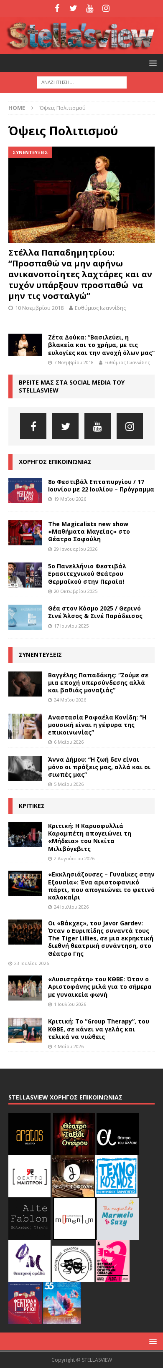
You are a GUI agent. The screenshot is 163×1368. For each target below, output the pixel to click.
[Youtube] (89, 8)
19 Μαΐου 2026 (70, 499)
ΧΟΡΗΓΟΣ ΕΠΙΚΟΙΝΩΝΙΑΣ (55, 462)
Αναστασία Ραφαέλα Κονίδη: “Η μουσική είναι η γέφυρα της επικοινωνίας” (97, 724)
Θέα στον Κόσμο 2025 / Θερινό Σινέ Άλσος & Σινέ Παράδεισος (95, 612)
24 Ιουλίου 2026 (71, 907)
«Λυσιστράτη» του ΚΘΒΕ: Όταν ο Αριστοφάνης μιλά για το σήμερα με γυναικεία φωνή (100, 986)
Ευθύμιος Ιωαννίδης (100, 308)
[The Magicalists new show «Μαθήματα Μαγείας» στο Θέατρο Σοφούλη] (25, 532)
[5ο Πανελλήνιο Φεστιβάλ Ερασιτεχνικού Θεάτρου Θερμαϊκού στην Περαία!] (25, 575)
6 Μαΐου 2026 (69, 742)
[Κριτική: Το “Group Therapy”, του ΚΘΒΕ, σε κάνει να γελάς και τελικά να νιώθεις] (25, 1030)
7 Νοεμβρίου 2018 (74, 362)
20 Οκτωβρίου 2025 (75, 591)
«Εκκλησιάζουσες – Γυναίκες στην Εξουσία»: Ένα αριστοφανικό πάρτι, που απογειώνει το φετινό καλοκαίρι (101, 885)
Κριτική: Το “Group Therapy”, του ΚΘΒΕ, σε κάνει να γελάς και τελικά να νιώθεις (98, 1028)
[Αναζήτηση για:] (82, 82)
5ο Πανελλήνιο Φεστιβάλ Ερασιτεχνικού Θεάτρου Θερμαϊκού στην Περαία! (87, 573)
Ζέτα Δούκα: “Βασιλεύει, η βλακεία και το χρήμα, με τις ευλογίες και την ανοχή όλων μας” (101, 344)
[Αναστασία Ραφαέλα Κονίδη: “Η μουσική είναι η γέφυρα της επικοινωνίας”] (25, 726)
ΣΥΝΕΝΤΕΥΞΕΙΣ (40, 655)
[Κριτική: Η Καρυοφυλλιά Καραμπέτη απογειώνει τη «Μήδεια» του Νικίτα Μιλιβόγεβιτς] (25, 834)
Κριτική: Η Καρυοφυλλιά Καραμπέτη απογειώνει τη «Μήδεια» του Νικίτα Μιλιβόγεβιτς (89, 837)
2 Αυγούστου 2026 (74, 858)
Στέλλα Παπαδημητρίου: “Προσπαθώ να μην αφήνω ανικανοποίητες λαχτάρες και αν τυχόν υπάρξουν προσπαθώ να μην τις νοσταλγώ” (80, 274)
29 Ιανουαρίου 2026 (75, 549)
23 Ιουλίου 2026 (31, 963)
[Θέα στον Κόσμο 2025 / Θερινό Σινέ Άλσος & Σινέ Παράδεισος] (25, 617)
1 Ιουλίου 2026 (70, 1004)
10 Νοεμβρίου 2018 (39, 308)
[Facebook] (57, 8)
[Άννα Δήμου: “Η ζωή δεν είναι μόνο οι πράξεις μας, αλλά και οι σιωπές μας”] (25, 768)
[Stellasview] (81, 49)
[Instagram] (106, 8)
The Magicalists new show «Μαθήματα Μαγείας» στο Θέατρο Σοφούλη (89, 531)
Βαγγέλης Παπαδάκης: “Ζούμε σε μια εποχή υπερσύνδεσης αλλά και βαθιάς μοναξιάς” (98, 682)
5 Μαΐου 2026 (69, 784)
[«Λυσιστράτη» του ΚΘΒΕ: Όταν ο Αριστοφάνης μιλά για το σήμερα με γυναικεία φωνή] (25, 988)
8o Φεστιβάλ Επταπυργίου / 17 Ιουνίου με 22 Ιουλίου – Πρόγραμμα (101, 485)
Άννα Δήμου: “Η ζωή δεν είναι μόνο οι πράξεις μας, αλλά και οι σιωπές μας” (99, 766)
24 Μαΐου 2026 (70, 700)
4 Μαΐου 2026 (69, 1046)
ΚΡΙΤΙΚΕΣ (32, 806)
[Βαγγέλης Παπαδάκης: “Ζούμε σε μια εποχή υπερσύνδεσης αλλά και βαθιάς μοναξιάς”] (25, 684)
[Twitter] (73, 8)
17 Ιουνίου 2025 (71, 626)
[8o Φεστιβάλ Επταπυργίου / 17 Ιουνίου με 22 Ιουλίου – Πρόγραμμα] (25, 490)
